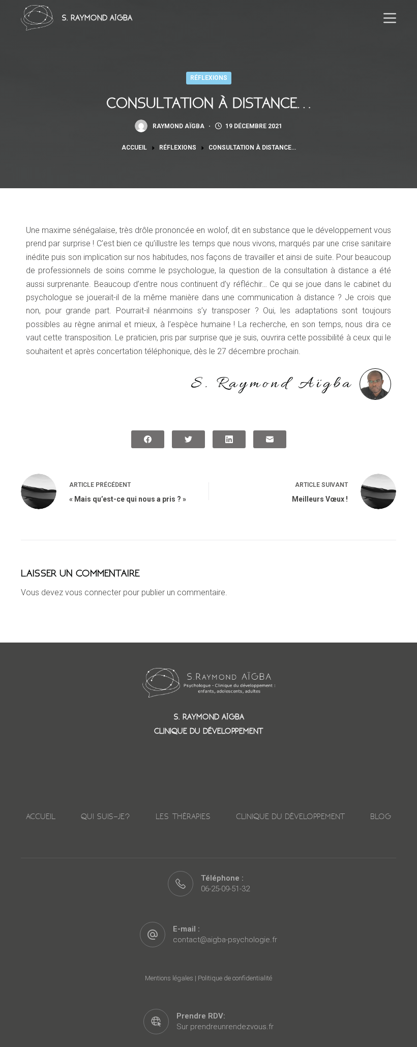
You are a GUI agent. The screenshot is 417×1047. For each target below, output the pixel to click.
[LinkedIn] (229, 439)
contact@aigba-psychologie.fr (225, 939)
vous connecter (93, 592)
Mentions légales (169, 978)
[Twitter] (188, 439)
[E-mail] (269, 439)
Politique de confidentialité (235, 978)
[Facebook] (147, 439)
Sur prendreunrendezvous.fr (225, 1026)
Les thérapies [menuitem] (183, 816)
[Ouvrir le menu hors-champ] (389, 18)
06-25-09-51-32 (225, 888)
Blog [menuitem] (380, 816)
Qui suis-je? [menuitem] (105, 816)
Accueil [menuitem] (40, 816)
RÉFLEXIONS (208, 77)
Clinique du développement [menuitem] (290, 816)
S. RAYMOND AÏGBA (97, 18)
